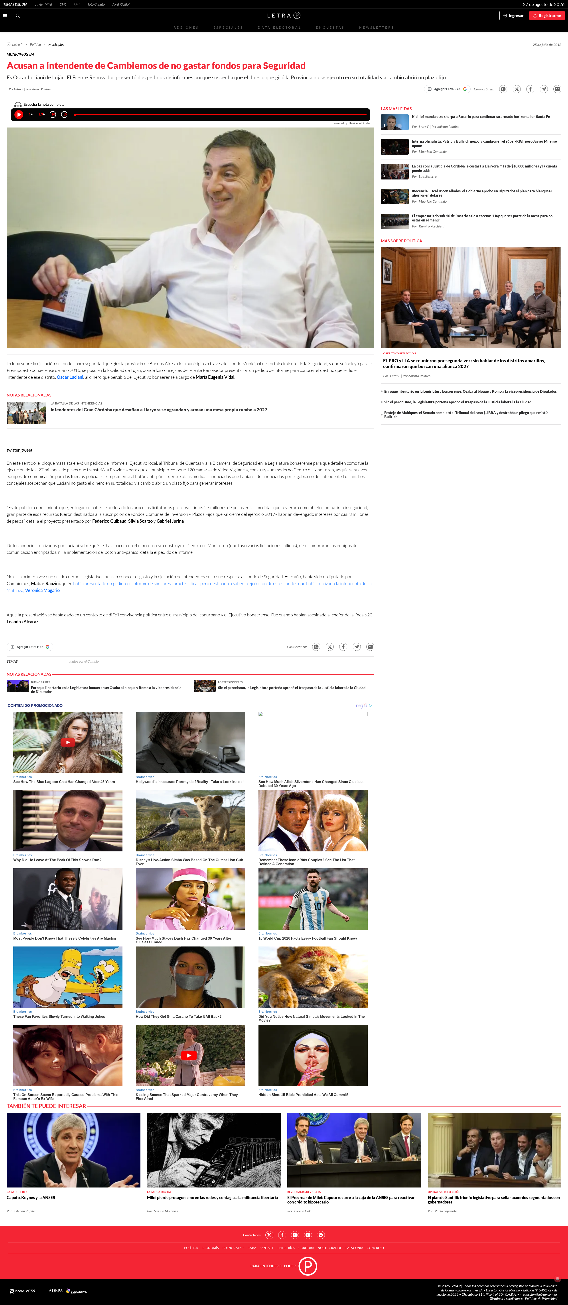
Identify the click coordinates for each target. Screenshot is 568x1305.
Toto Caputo (96, 4)
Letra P (17, 44)
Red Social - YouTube (308, 1235)
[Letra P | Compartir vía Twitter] (517, 89)
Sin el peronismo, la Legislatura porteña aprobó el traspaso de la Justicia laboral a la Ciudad (457, 402)
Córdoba (306, 1248)
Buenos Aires (233, 1248)
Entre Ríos (286, 1248)
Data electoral (280, 27)
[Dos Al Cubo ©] (22, 1291)
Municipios (56, 44)
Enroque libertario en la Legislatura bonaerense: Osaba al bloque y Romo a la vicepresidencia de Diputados (470, 391)
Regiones (186, 27)
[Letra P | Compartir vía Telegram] (544, 89)
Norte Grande (330, 1248)
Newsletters (376, 27)
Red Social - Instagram (295, 1235)
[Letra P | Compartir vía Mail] (557, 89)
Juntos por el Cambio (84, 661)
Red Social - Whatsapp (321, 1235)
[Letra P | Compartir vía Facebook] (530, 89)
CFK (63, 4)
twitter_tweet (19, 449)
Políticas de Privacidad (541, 1298)
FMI (77, 4)
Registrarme (550, 15)
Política (35, 44)
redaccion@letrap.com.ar (539, 1294)
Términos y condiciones (506, 1298)
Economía (210, 1248)
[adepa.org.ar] (56, 1291)
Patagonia (354, 1248)
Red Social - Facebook (282, 1235)
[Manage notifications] (557, 1278)
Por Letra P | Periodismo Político (30, 89)
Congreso (375, 1248)
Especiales (228, 27)
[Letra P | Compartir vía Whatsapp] (503, 89)
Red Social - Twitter (269, 1235)
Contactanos (251, 1235)
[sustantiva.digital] (76, 1291)
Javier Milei (43, 4)
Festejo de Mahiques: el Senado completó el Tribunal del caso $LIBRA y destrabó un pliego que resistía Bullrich (466, 414)
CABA (252, 1248)
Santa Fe (267, 1248)
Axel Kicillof (121, 4)
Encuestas (330, 27)
